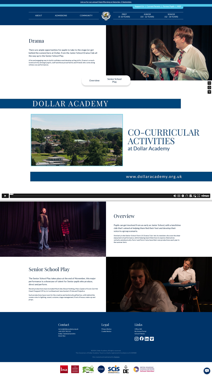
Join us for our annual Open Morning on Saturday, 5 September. (106, 2)
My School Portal (140, 331)
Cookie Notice (106, 331)
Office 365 (138, 329)
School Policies (140, 334)
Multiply (117, 357)
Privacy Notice (106, 329)
